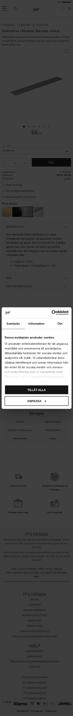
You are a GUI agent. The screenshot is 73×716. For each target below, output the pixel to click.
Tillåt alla (36, 390)
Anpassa (34, 401)
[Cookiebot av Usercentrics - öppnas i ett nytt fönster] (52, 312)
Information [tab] (36, 323)
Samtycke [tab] (13, 323)
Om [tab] (59, 323)
